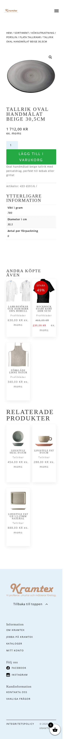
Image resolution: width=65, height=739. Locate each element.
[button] (50, 57)
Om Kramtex (15, 630)
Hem (9, 32)
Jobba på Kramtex (19, 636)
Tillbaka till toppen (27, 604)
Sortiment (21, 32)
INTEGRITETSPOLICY (20, 723)
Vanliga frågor (18, 698)
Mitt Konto (15, 650)
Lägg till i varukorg (31, 156)
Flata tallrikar (30, 37)
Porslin (11, 37)
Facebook (19, 667)
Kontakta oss (16, 692)
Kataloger (14, 643)
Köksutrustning (42, 32)
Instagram (20, 674)
